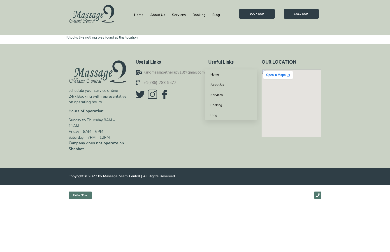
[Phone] (317, 195)
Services (217, 95)
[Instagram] (152, 94)
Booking (216, 105)
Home (215, 74)
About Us (217, 85)
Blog (214, 115)
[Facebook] (164, 94)
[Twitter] (140, 94)
